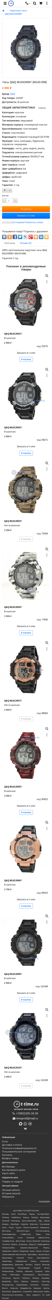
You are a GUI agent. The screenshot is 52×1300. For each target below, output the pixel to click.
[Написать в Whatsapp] (26, 1123)
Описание (9, 243)
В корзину (26, 209)
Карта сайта (8, 1173)
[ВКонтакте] (26, 1128)
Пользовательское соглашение (19, 1151)
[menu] (5, 3)
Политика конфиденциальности (19, 1148)
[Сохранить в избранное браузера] (46, 237)
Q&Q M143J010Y (13, 1067)
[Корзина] (41, 3)
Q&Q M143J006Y (13, 880)
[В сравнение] (9, 190)
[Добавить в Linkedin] (41, 237)
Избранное (8, 1197)
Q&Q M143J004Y (13, 607)
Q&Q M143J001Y (13, 334)
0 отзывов (18, 222)
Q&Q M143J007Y (13, 701)
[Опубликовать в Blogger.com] (36, 237)
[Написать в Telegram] (30, 1123)
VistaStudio (44, 1201)
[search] (35, 3)
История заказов (11, 1193)
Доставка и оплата (12, 1145)
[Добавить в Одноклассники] (9, 237)
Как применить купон (13, 1170)
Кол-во (5, 195)
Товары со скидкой (12, 1181)
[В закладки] (4, 190)
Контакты (7, 1155)
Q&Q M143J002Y (13, 427)
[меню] (47, 3)
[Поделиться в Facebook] (15, 237)
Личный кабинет (11, 1190)
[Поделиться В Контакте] (4, 237)
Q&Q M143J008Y (13, 14)
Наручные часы (18, 10)
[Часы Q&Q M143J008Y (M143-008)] (26, 48)
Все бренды (8, 1166)
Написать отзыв (34, 222)
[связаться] (28, 3)
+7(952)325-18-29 (26, 1113)
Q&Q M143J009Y (13, 974)
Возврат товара (10, 1158)
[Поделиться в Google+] (30, 237)
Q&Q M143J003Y (13, 521)
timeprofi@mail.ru (26, 1118)
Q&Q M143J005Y (13, 787)
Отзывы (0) (25, 243)
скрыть (42, 108)
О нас (5, 1141)
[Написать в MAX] (21, 1123)
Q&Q (12, 94)
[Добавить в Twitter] (20, 237)
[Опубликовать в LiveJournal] (25, 237)
